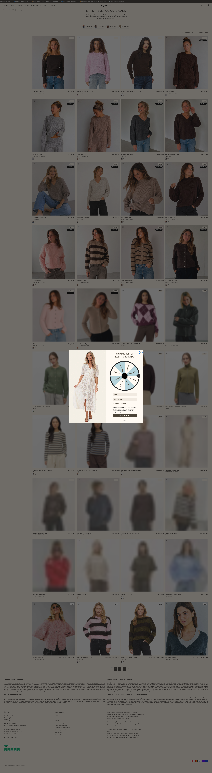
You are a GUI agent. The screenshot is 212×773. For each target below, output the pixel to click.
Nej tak (124, 420)
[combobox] (124, 399)
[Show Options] (135, 399)
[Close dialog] (140, 352)
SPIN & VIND (124, 415)
